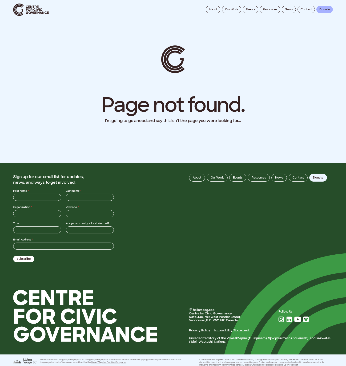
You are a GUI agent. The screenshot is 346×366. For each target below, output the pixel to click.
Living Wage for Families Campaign (108, 362)
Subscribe (24, 259)
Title (16, 223)
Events (250, 9)
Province (72, 207)
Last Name (73, 190)
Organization (22, 207)
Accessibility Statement (231, 330)
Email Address (23, 239)
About (213, 9)
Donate (324, 9)
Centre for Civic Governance (31, 10)
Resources (270, 9)
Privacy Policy (199, 330)
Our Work (231, 9)
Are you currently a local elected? (87, 223)
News (289, 9)
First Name (21, 190)
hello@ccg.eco (203, 310)
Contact (306, 9)
